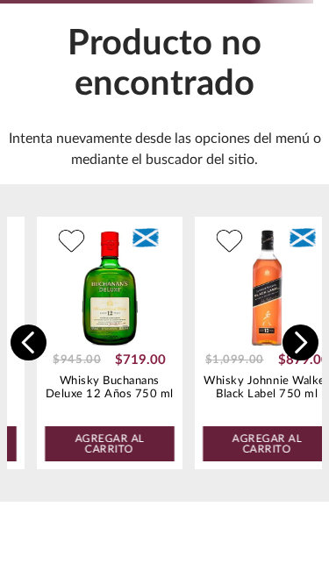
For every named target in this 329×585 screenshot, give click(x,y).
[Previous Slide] (28, 342)
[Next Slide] (300, 342)
